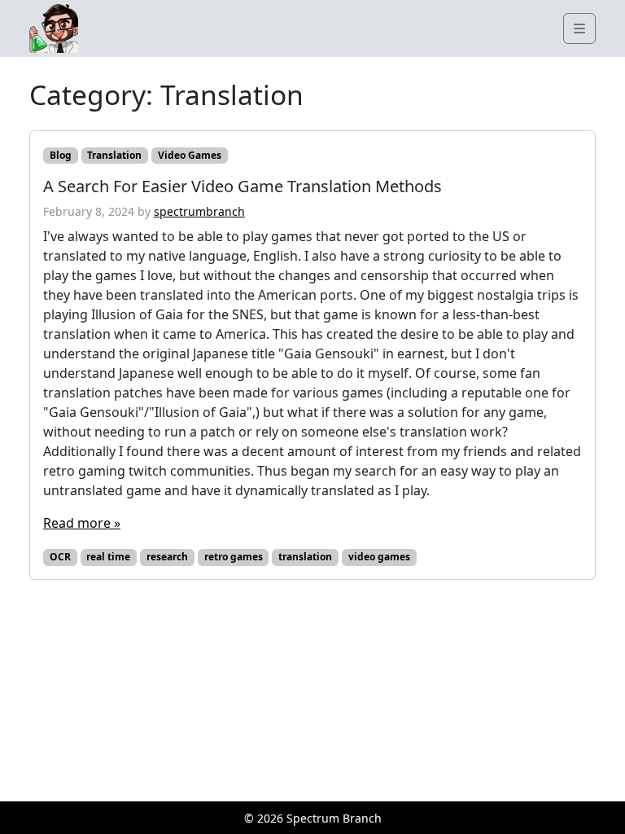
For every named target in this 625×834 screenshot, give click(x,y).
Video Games (189, 155)
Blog (61, 155)
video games (379, 557)
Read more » (81, 523)
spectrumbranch (199, 211)
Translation (114, 155)
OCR (60, 557)
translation (305, 557)
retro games (233, 557)
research (167, 557)
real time (108, 557)
